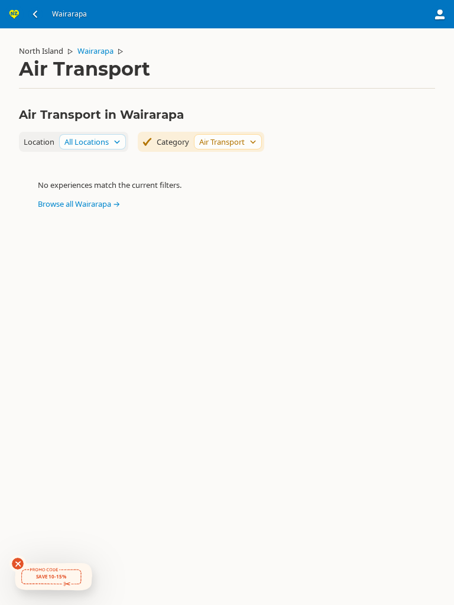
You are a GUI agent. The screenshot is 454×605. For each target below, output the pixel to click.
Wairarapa (95, 50)
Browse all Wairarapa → (79, 204)
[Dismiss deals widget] (18, 564)
